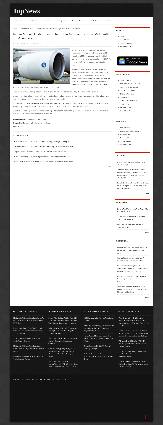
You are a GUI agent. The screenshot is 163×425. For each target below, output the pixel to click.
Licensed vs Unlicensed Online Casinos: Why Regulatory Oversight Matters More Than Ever (132, 279)
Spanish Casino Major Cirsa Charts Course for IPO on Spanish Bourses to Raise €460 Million (98, 338)
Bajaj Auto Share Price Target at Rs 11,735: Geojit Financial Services (28, 357)
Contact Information (127, 90)
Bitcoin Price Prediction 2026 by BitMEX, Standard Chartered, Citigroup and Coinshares (63, 340)
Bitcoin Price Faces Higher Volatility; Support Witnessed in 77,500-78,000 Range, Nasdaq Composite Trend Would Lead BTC (63, 364)
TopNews (26, 11)
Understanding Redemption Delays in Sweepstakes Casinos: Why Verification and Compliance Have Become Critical (132, 268)
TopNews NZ (124, 138)
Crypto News (94, 21)
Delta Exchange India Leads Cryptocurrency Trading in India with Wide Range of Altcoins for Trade (63, 330)
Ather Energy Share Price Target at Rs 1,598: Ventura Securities (26, 339)
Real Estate (46, 21)
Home (15, 28)
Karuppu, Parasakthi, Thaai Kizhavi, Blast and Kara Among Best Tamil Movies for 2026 (43, 146)
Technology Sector (126, 46)
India (21, 126)
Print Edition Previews (128, 111)
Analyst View (17, 21)
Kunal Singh (20, 44)
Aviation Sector (41, 119)
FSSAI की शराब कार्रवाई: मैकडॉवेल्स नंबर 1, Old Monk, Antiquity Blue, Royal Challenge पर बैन (42, 142)
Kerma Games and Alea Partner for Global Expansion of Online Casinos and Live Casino (132, 250)
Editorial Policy (125, 97)
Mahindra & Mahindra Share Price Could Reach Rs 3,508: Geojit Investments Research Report (28, 348)
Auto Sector (32, 21)
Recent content (125, 144)
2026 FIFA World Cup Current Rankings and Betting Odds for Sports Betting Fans (41, 157)
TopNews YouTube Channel (130, 84)
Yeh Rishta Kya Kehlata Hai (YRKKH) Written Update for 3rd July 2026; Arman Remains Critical (132, 343)
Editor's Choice (125, 80)
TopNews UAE (125, 134)
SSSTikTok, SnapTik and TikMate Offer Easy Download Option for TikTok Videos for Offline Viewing (132, 353)
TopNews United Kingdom (129, 131)
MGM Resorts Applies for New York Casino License (99, 319)
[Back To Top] (147, 417)
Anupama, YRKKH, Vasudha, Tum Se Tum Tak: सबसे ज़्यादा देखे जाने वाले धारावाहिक (39, 152)
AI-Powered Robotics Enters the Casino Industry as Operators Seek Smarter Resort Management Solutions (132, 289)
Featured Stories (126, 43)
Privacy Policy (125, 104)
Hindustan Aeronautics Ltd (41, 123)
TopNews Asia (125, 127)
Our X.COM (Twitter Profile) (129, 87)
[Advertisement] (81, 397)
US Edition (108, 21)
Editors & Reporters (127, 94)
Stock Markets (30, 119)
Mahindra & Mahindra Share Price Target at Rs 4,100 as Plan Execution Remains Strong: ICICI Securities (28, 320)
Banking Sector (61, 21)
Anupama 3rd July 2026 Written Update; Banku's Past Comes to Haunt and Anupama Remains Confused (133, 364)
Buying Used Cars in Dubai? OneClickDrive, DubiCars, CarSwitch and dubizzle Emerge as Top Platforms (28, 330)
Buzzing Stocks (125, 141)
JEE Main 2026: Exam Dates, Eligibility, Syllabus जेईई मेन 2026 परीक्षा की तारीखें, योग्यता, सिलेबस (43, 161)
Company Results (78, 21)
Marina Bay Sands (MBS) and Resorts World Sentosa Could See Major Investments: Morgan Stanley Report (99, 328)
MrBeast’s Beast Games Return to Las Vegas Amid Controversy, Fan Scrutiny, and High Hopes (99, 356)
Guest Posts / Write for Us (129, 101)
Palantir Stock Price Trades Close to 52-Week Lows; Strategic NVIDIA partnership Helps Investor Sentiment (133, 185)
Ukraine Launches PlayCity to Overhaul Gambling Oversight (97, 347)
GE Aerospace (27, 123)
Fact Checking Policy (127, 107)
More (110, 167)
